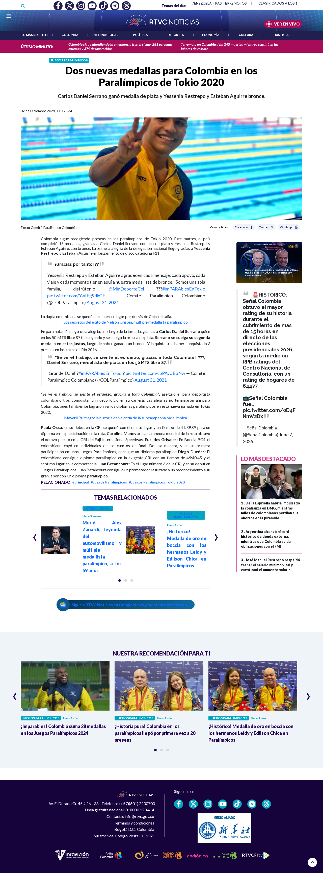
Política (140, 35)
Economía (211, 35)
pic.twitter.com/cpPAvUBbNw (155, 373)
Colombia (70, 35)
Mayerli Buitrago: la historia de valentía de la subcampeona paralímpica (125, 417)
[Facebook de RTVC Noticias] (178, 804)
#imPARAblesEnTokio (183, 289)
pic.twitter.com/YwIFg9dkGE (76, 295)
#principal (80, 482)
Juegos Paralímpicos (69, 60)
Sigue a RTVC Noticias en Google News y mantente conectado (129, 604)
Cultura (246, 35)
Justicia (282, 35)
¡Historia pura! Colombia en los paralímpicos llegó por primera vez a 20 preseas (155, 733)
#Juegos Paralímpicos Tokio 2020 (156, 482)
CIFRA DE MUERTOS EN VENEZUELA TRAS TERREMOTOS (199, 3)
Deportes (176, 35)
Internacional (105, 35)
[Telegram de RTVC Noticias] (251, 804)
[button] (120, 580)
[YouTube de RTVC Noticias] (222, 804)
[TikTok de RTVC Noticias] (237, 804)
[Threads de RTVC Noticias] (266, 804)
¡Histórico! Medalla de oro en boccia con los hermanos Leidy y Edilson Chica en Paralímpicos (250, 733)
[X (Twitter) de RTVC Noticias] (193, 804)
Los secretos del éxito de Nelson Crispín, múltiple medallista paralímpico (125, 322)
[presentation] (35, 535)
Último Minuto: (37, 46)
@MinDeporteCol (126, 289)
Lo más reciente (34, 35)
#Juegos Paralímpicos (109, 482)
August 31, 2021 (103, 302)
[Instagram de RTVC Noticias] (207, 804)
